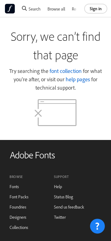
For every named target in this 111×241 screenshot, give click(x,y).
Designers (18, 217)
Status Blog (63, 196)
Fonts (14, 186)
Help (58, 186)
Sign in (96, 8)
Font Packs (19, 196)
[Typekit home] (32, 157)
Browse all (56, 8)
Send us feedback (69, 206)
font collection (66, 70)
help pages (78, 79)
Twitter (60, 217)
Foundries (18, 206)
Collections (19, 227)
